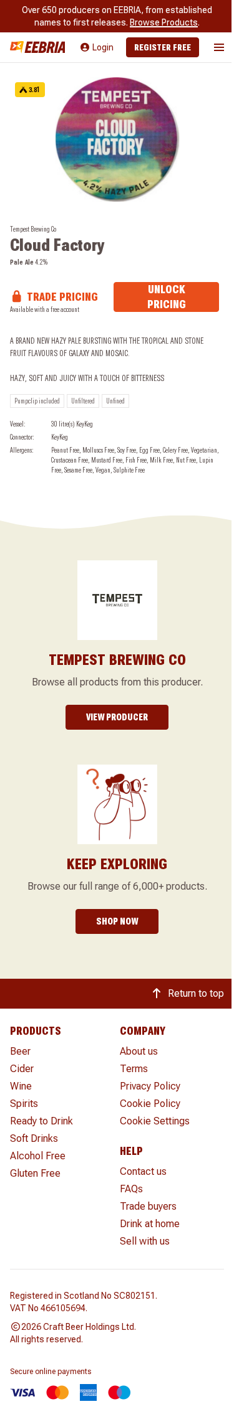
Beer (20, 1051)
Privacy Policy (150, 1086)
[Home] (37, 47)
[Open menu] (219, 47)
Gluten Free (35, 1173)
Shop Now (117, 921)
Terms (134, 1069)
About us (139, 1051)
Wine (21, 1086)
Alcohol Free (38, 1156)
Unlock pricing (166, 297)
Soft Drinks (34, 1138)
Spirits (24, 1103)
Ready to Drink (41, 1121)
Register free (162, 47)
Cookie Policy (150, 1103)
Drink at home (150, 1224)
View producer (117, 717)
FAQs (131, 1189)
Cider (22, 1069)
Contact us (143, 1171)
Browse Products (164, 22)
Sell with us (145, 1241)
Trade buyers (148, 1206)
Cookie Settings (155, 1121)
